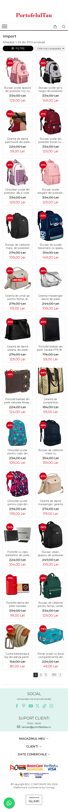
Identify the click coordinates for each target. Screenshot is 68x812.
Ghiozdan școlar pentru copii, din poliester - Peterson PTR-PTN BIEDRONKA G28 (17, 452)
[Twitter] (37, 706)
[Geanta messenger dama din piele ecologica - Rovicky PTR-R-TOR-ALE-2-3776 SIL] (50, 278)
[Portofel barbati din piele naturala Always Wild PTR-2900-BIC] (17, 381)
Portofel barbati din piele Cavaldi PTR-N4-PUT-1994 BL (50, 348)
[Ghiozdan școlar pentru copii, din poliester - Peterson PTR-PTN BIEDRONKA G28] (17, 433)
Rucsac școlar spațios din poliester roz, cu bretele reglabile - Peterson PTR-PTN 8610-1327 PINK (17, 89)
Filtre (19, 48)
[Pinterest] (23, 706)
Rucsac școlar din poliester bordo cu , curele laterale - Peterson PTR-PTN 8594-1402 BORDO (50, 140)
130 (54, 674)
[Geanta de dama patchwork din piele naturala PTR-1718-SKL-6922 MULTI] (17, 121)
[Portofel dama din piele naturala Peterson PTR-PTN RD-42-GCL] (17, 585)
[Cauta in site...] (64, 26)
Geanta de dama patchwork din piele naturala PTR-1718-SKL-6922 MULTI (17, 140)
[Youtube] (30, 706)
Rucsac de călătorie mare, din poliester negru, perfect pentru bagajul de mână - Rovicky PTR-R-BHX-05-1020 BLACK (17, 246)
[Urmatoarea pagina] (60, 675)
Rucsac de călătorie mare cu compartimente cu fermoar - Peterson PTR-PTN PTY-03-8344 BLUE (50, 452)
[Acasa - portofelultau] (34, 15)
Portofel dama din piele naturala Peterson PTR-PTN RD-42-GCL (17, 604)
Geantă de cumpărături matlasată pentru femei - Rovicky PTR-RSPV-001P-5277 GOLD (50, 401)
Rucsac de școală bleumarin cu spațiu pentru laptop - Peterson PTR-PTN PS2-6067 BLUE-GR (50, 246)
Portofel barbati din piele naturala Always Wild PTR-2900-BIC (17, 401)
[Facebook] (17, 706)
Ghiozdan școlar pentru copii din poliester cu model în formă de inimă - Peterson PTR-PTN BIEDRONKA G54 (17, 502)
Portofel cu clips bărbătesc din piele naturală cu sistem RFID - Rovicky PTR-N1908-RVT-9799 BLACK (17, 553)
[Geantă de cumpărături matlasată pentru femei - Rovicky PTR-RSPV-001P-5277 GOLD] (50, 381)
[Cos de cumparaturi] (55, 26)
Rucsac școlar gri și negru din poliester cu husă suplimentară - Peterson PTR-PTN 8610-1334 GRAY (50, 89)
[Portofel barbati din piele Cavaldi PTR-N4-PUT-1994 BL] (50, 329)
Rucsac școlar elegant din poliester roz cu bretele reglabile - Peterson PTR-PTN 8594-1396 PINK (50, 191)
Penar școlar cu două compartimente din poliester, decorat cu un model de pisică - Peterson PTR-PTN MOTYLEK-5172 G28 (50, 655)
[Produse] (5, 27)
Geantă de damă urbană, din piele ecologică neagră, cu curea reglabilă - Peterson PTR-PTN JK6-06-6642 (17, 348)
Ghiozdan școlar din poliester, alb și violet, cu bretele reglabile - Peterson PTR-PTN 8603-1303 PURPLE (17, 191)
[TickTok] (44, 706)
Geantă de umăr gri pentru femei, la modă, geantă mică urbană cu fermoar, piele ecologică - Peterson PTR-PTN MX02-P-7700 (17, 297)
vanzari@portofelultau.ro (36, 727)
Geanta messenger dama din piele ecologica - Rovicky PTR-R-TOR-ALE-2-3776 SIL (50, 297)
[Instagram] (51, 706)
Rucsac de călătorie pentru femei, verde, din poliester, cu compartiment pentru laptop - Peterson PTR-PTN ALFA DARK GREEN (50, 604)
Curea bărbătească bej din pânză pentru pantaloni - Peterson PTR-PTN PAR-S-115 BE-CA (17, 655)
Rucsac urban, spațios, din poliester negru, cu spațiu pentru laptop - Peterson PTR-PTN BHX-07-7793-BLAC (50, 553)
